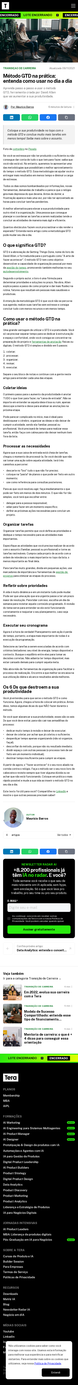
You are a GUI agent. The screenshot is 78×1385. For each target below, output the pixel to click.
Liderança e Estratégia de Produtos (26, 1207)
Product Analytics (15, 1201)
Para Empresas (13, 1266)
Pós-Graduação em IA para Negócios (27, 1239)
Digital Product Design (18, 1179)
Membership (11, 1095)
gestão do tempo (16, 267)
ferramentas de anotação (46, 341)
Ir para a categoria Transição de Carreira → (32, 978)
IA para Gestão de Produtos (21, 1156)
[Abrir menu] (73, 6)
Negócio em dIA (13, 1315)
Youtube (8, 1331)
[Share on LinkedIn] (11, 851)
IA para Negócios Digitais (19, 1212)
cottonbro (18, 149)
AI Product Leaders (15, 1229)
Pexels (32, 149)
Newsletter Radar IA (16, 1309)
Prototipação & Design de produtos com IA (31, 1145)
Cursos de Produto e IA (18, 1256)
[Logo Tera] (10, 1078)
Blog (6, 1304)
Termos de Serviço (15, 1272)
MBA (6, 1100)
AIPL (6, 1106)
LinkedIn (61, 791)
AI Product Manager (16, 1134)
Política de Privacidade (47, 1363)
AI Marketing (11, 1122)
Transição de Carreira (19, 68)
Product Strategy (14, 1173)
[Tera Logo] (5, 5)
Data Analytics (12, 1184)
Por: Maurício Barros (22, 106)
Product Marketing (15, 1195)
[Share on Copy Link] (66, 851)
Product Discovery (15, 1190)
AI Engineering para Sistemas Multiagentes (31, 1128)
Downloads (10, 1294)
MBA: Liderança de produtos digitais (27, 1234)
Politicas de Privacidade (19, 1277)
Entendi (55, 1372)
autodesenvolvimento (15, 271)
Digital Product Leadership (20, 1162)
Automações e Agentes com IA (23, 1151)
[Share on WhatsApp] (29, 851)
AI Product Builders (16, 1167)
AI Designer (10, 1139)
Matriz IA (9, 1299)
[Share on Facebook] (48, 851)
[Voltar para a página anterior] (8, 948)
